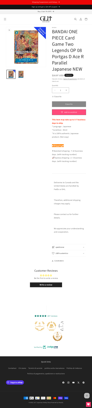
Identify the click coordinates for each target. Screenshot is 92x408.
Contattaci (12, 368)
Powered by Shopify (57, 402)
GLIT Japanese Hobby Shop (42, 402)
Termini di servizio (35, 368)
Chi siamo (22, 368)
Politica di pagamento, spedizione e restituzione (46, 374)
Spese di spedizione (70, 79)
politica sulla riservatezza (54, 368)
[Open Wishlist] (88, 404)
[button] (5, 19)
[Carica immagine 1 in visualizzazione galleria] (11, 74)
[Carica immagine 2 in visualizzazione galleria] (21, 74)
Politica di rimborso (74, 368)
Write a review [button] (46, 285)
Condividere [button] (59, 261)
